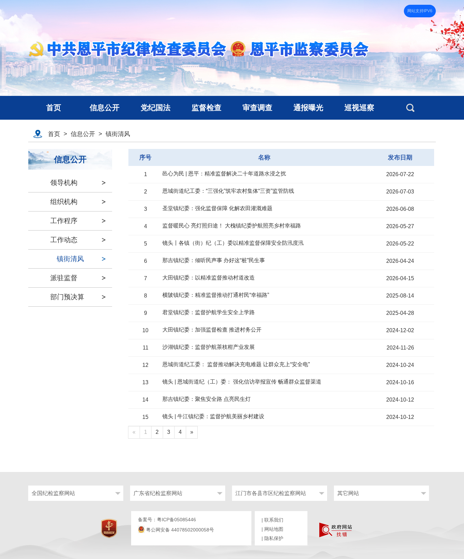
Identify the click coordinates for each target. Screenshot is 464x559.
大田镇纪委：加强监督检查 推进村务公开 (212, 330)
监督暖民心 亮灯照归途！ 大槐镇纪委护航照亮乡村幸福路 (231, 225)
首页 (54, 134)
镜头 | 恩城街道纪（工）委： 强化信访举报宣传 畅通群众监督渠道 (241, 382)
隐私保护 (273, 538)
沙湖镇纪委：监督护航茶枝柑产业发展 (208, 347)
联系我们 (273, 520)
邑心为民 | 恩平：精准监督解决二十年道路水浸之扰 (224, 173)
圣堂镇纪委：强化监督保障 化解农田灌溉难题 (217, 208)
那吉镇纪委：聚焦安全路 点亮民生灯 (206, 399)
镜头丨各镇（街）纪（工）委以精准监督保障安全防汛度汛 (233, 243)
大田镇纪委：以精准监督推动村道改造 (208, 278)
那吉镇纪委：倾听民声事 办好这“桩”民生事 (213, 260)
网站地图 (273, 529)
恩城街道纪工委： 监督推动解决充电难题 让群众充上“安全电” (236, 364)
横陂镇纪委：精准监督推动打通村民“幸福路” (215, 295)
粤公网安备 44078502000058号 (179, 529)
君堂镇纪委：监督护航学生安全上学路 (208, 312)
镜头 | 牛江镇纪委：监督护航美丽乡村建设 (213, 416)
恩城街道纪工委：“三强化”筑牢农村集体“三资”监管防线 (228, 191)
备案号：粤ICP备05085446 (167, 519)
